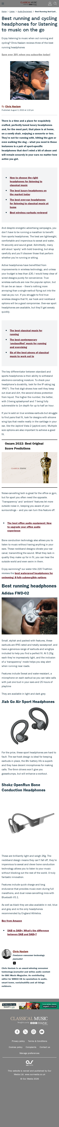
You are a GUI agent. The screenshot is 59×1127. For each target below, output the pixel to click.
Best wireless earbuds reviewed (28, 212)
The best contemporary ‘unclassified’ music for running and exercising (28, 343)
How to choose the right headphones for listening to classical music (26, 181)
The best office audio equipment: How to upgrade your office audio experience (29, 526)
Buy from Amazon (12, 920)
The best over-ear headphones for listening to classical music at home (29, 203)
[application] (29, 464)
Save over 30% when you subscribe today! (26, 54)
